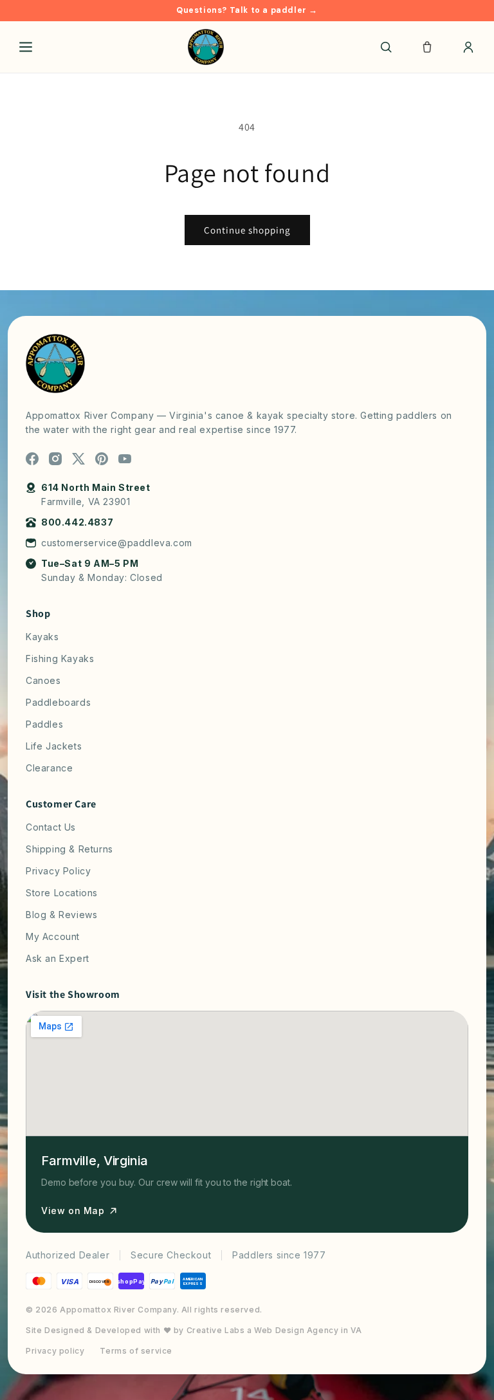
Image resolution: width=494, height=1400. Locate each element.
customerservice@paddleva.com (116, 542)
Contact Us (51, 827)
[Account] (468, 47)
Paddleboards (58, 702)
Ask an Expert (57, 958)
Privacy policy (55, 1351)
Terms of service (136, 1351)
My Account (53, 936)
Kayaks (42, 636)
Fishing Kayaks (60, 658)
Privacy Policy (58, 870)
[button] (427, 47)
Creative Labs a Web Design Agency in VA (274, 1330)
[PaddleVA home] (206, 47)
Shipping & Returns (69, 848)
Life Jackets (54, 746)
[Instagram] (55, 458)
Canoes (43, 680)
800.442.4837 (77, 522)
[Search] (386, 47)
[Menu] (26, 47)
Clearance (49, 767)
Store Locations (62, 892)
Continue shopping (247, 230)
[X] (78, 458)
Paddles (44, 724)
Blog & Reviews (61, 914)
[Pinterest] (101, 458)
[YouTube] (124, 458)
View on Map (73, 1210)
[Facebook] (32, 458)
